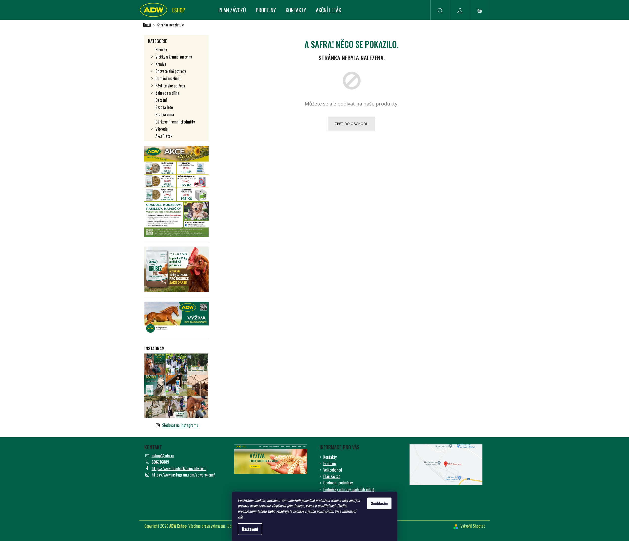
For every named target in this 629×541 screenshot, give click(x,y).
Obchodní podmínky (338, 483)
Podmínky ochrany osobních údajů (348, 489)
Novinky (161, 50)
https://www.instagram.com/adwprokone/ (183, 475)
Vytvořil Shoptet (472, 526)
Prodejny (329, 463)
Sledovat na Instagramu (180, 425)
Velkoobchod (332, 470)
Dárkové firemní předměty (175, 122)
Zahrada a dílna (167, 93)
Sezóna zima (164, 114)
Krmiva (160, 64)
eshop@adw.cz (163, 455)
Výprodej (162, 129)
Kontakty (330, 457)
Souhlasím (379, 503)
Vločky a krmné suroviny (173, 57)
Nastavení (250, 529)
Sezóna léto (164, 107)
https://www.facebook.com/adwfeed (179, 468)
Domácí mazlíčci (167, 78)
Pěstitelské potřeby (170, 86)
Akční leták (163, 136)
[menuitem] (232, 10)
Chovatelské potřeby (170, 71)
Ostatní (161, 100)
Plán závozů (331, 476)
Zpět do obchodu (352, 123)
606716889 (160, 462)
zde (240, 517)
